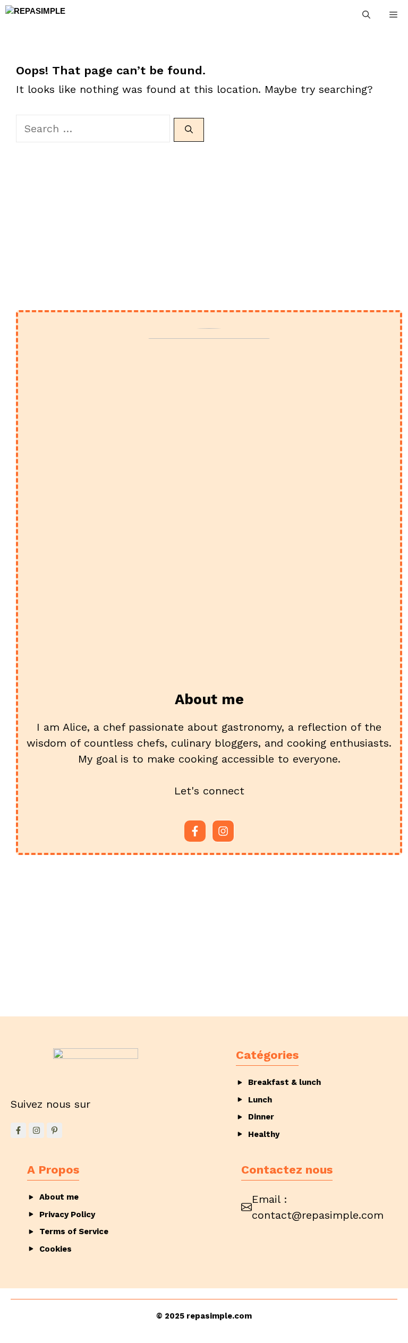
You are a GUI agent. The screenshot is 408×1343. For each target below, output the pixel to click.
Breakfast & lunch (284, 1082)
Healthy (263, 1134)
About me (59, 1197)
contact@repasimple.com (318, 1215)
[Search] (189, 130)
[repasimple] (35, 15)
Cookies (55, 1249)
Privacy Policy (67, 1214)
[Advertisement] (209, 216)
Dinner (261, 1117)
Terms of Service (73, 1231)
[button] (366, 15)
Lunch (260, 1100)
